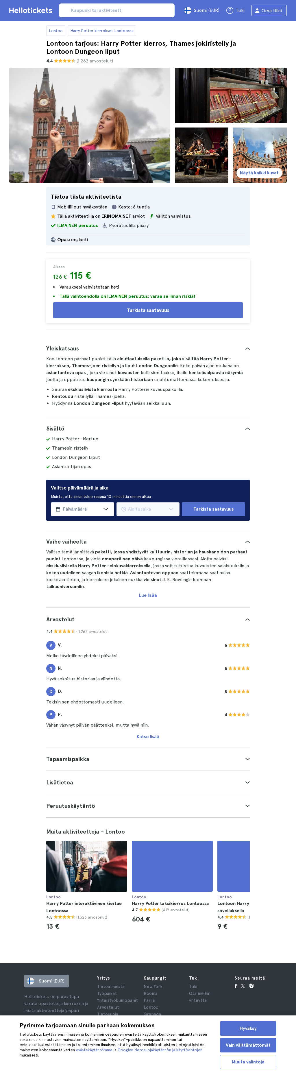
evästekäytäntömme (94, 1050)
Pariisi (149, 1000)
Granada (152, 1014)
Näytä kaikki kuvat (259, 173)
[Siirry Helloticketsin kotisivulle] (32, 10)
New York (153, 986)
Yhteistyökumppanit (117, 1000)
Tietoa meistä (111, 986)
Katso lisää (148, 736)
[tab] (148, 348)
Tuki (193, 986)
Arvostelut (108, 1007)
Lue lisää (148, 595)
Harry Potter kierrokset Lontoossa (102, 30)
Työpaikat (107, 993)
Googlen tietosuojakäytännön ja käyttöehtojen (160, 1050)
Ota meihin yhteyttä (199, 997)
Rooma (151, 993)
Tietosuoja (107, 1014)
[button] (148, 348)
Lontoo (56, 30)
